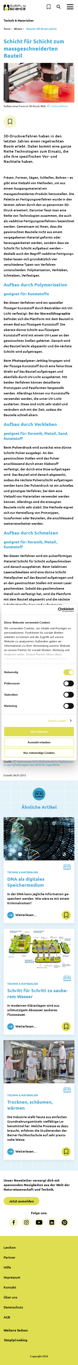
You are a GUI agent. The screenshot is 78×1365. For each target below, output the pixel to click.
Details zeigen (57, 720)
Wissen (18, 28)
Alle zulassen (39, 731)
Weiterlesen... (25, 915)
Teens (7, 28)
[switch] (68, 683)
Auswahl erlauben (39, 742)
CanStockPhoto (59, 106)
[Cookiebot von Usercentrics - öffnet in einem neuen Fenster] (58, 609)
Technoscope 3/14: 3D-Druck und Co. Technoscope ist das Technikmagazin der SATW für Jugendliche (39, 763)
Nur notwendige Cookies (39, 752)
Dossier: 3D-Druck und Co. (41, 28)
